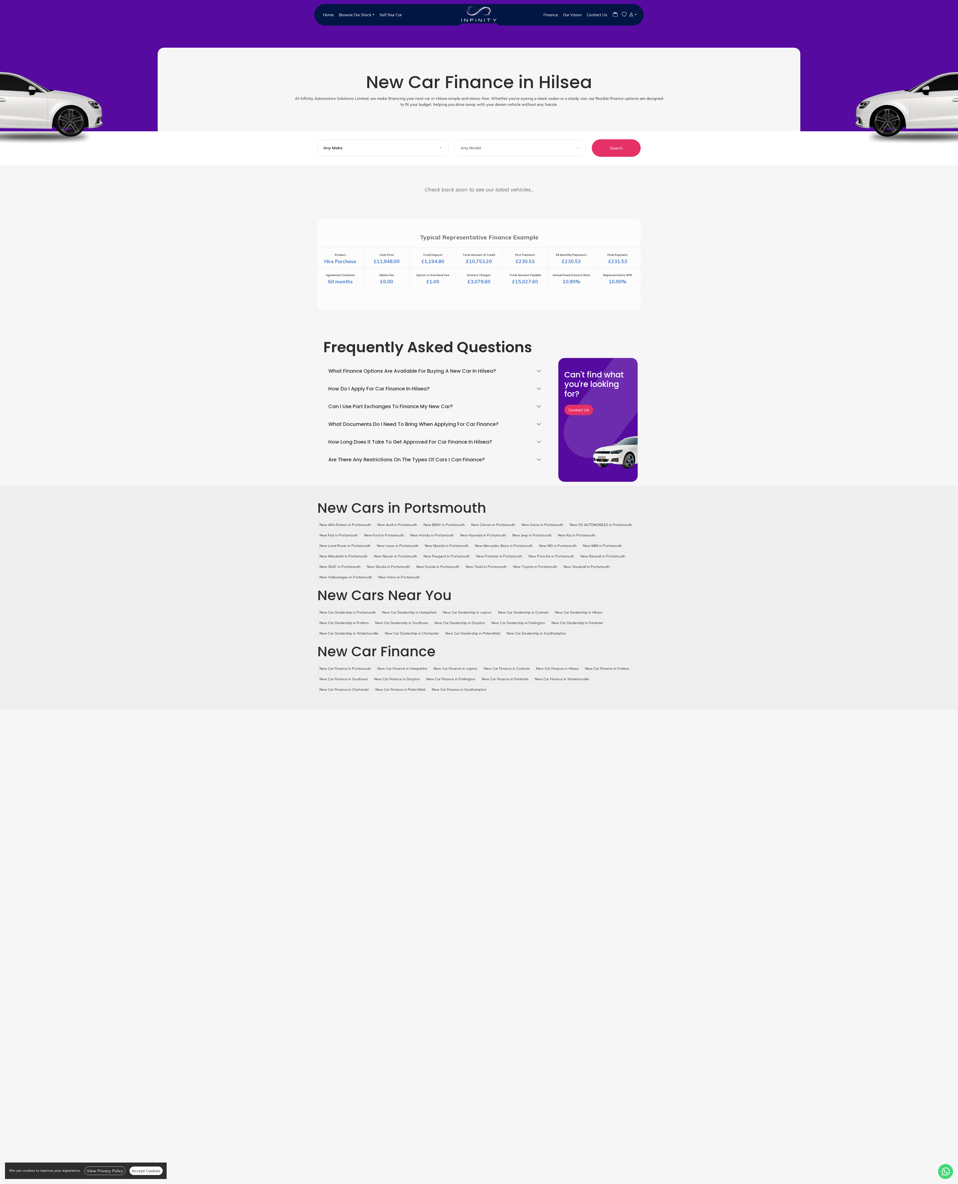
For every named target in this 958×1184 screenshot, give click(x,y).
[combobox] (383, 147)
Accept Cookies (146, 1170)
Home (328, 14)
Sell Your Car (390, 14)
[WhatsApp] (945, 1171)
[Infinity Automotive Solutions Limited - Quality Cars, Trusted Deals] (479, 14)
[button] (632, 14)
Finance (550, 14)
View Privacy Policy (105, 1170)
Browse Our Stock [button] (355, 14)
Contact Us (597, 14)
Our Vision (572, 14)
